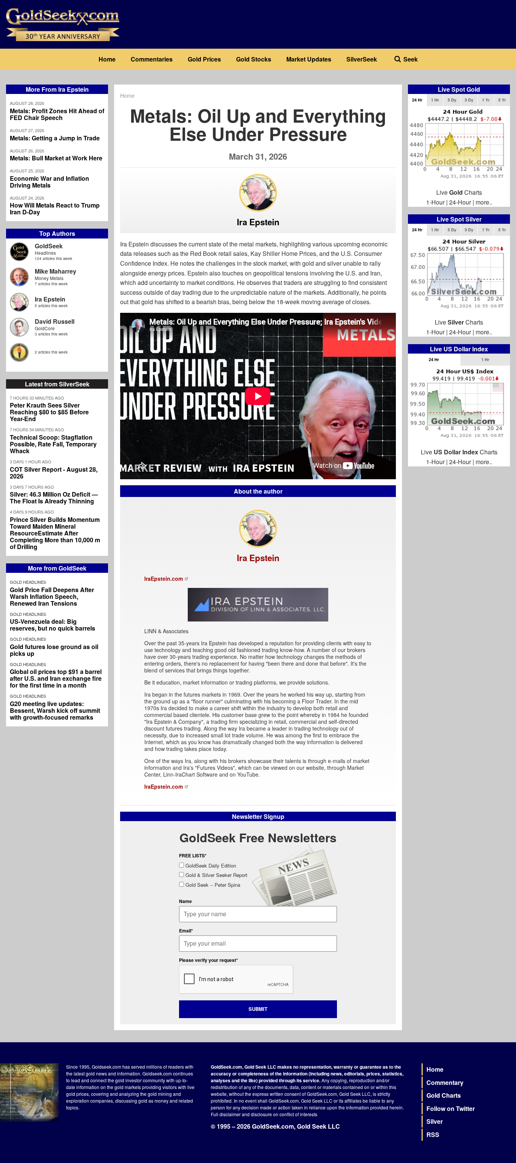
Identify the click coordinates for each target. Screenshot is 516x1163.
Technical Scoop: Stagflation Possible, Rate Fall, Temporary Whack (53, 444)
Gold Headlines (28, 582)
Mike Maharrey (55, 271)
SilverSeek (361, 59)
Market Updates (308, 59)
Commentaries (152, 59)
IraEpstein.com (163, 578)
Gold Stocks (253, 59)
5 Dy (452, 100)
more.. (484, 202)
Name (185, 901)
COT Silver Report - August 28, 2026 (53, 473)
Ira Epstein (50, 299)
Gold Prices (204, 59)
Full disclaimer (226, 1114)
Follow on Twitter (450, 1108)
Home (107, 59)
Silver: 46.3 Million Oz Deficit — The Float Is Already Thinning (54, 498)
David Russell (54, 321)
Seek (410, 59)
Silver (434, 1121)
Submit (258, 1008)
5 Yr (502, 100)
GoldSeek (49, 246)
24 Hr (417, 100)
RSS (432, 1134)
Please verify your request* (208, 960)
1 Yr (486, 100)
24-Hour (460, 202)
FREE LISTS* (193, 855)
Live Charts (459, 192)
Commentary (444, 1082)
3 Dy (469, 100)
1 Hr (435, 100)
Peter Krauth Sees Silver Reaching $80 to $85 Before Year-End (49, 412)
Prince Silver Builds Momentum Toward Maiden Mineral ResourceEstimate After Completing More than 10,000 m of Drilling (55, 533)
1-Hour (435, 202)
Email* (186, 930)
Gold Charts (443, 1095)
